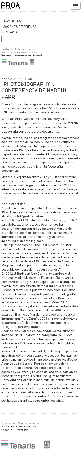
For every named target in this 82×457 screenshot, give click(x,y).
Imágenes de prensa (18, 27)
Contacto (9, 32)
